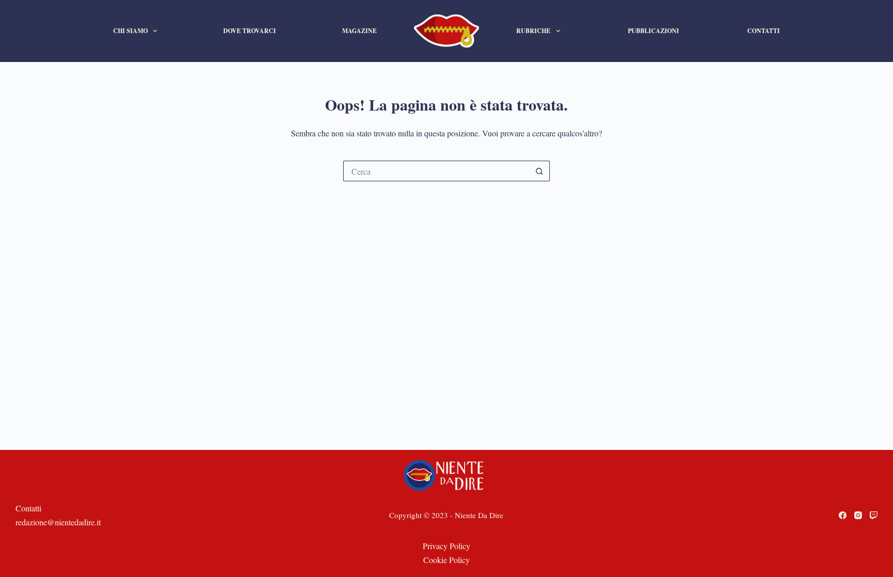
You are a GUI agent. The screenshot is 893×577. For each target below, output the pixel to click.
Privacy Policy (446, 545)
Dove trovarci (249, 30)
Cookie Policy (446, 559)
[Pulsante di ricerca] (539, 171)
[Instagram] (858, 515)
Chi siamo (130, 30)
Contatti (763, 30)
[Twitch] (873, 515)
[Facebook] (842, 515)
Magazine (359, 30)
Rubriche (533, 30)
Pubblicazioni (653, 30)
